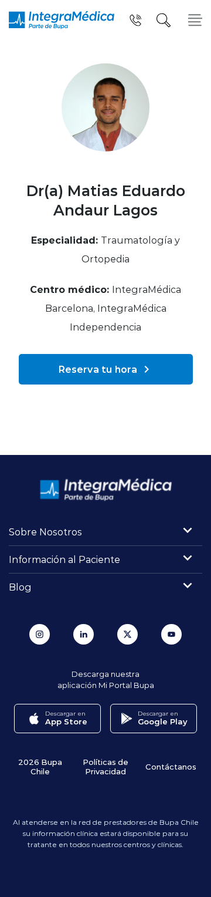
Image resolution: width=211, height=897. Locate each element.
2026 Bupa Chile (40, 766)
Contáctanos (170, 766)
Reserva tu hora (98, 369)
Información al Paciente (64, 559)
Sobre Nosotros (45, 531)
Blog (20, 587)
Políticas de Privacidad (105, 766)
